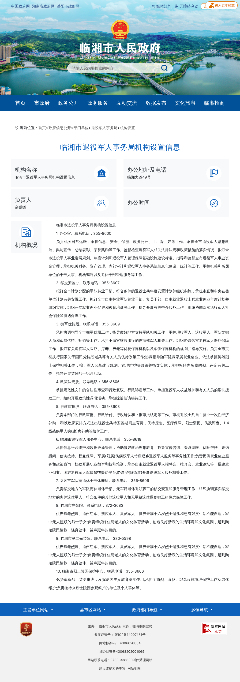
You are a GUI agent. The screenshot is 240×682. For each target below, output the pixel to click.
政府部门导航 (145, 609)
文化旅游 (185, 103)
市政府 (42, 103)
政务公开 (68, 103)
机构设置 (127, 127)
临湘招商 (214, 103)
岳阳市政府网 (68, 6)
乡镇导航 (200, 609)
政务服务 (97, 103)
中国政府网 (20, 6)
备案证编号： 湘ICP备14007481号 (120, 635)
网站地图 (134, 668)
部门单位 (81, 127)
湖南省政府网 (43, 6)
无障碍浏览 (188, 6)
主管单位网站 (36, 609)
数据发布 (156, 103)
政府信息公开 (60, 127)
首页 (20, 103)
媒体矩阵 (163, 6)
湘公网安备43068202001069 (121, 651)
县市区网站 (91, 609)
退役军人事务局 (104, 127)
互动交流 (126, 103)
